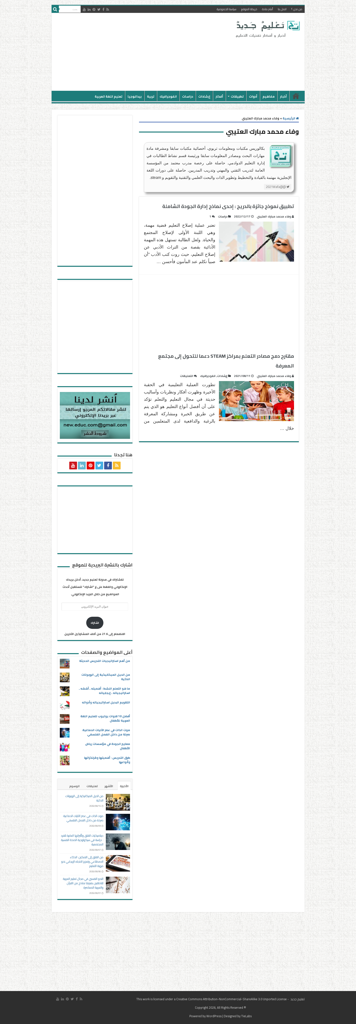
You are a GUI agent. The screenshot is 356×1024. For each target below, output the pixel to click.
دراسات (187, 96)
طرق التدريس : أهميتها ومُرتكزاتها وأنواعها (107, 760)
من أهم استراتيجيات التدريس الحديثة (104, 661)
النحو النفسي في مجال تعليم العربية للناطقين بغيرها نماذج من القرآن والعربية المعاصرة (83, 883)
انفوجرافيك (168, 96)
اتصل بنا (282, 9)
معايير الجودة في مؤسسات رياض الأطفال (107, 746)
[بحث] (55, 9)
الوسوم (74, 786)
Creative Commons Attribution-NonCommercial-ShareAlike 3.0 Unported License (231, 999)
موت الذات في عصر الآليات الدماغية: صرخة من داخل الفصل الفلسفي (106, 732)
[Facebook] (103, 9)
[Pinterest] (94, 9)
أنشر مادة (267, 9)
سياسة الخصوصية (226, 9)
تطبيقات (237, 96)
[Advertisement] (143, 52)
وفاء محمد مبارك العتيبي (274, 216)
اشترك (95, 622)
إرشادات (204, 96)
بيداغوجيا (135, 96)
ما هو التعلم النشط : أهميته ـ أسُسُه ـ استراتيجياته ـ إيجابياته (104, 691)
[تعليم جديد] (267, 29)
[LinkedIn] (89, 9)
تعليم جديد (297, 999)
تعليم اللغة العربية (108, 96)
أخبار (283, 96)
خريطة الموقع (249, 9)
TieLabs (246, 1016)
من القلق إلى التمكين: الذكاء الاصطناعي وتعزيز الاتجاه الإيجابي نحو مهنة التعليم (82, 861)
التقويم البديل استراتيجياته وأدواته (106, 702)
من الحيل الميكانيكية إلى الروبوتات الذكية (105, 677)
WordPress (214, 1016)
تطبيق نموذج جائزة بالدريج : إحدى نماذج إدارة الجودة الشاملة (228, 206)
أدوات (253, 96)
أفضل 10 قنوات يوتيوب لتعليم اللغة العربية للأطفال (105, 718)
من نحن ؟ (296, 9)
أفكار (219, 96)
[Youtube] (84, 9)
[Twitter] (99, 9)
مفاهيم (269, 96)
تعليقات (92, 786)
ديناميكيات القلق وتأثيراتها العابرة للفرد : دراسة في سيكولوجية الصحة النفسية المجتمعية (82, 840)
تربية (150, 96)
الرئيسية (296, 96)
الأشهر (109, 786)
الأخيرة (124, 786)
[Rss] (107, 9)
